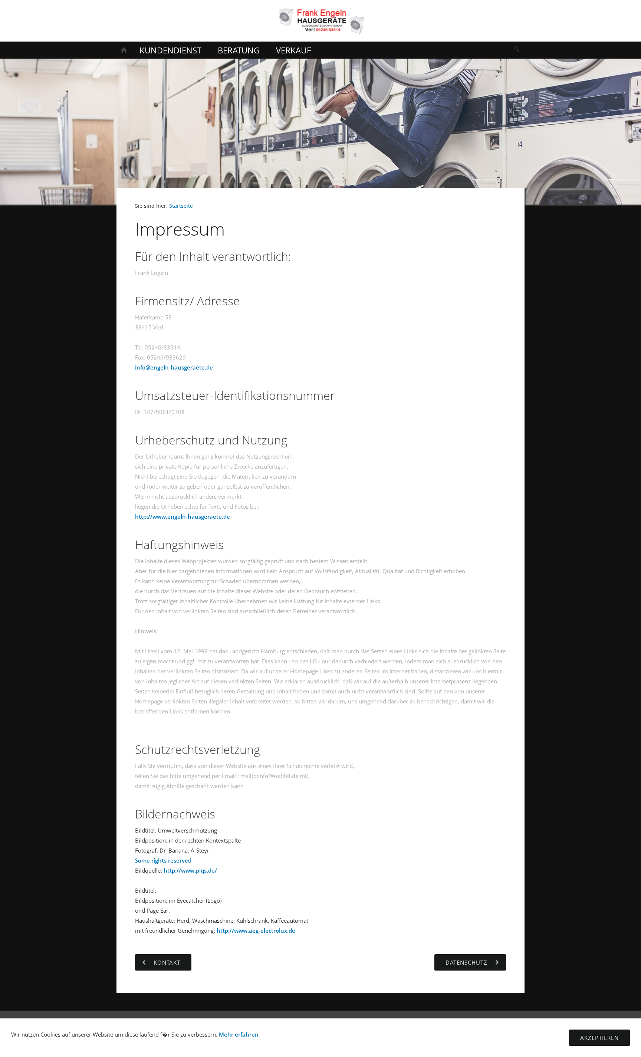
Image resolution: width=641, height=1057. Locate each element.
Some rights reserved (163, 860)
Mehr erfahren (239, 1034)
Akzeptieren (599, 1037)
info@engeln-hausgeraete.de (174, 367)
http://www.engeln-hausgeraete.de (182, 516)
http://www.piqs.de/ (190, 870)
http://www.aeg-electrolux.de (256, 930)
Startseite (181, 206)
